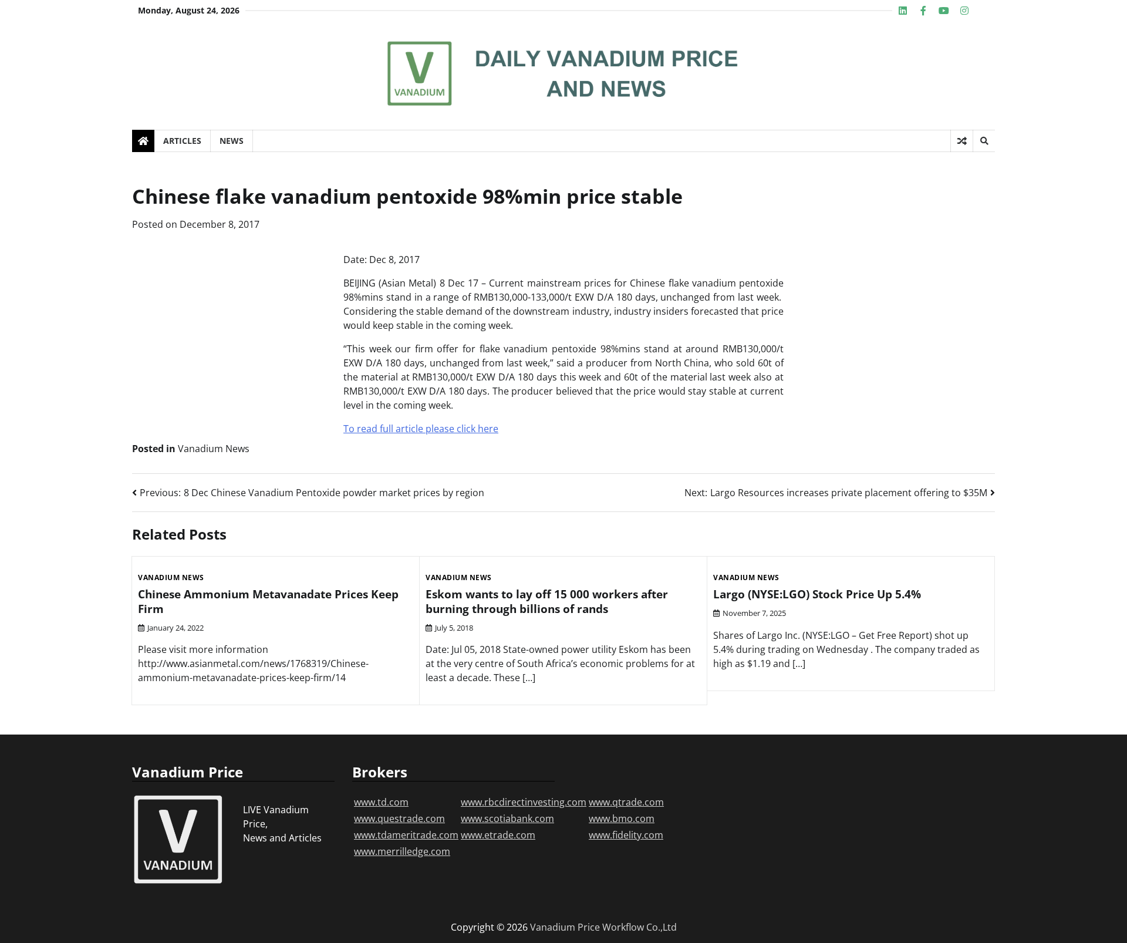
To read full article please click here (420, 428)
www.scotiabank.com (507, 818)
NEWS (232, 140)
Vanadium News (213, 448)
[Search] (984, 141)
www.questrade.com (399, 818)
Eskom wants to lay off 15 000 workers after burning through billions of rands (547, 602)
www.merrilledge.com (402, 851)
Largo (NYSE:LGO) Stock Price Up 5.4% (817, 594)
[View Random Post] (962, 141)
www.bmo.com (621, 818)
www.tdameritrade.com (406, 835)
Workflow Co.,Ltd (639, 927)
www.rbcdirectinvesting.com (523, 802)
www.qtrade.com (626, 802)
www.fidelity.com (626, 835)
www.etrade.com (498, 835)
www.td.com (381, 802)
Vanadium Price (565, 927)
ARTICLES (182, 140)
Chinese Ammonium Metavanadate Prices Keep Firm (268, 602)
